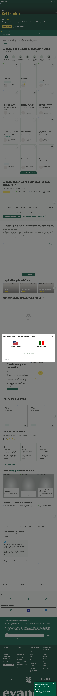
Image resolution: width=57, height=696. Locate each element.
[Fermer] (53, 683)
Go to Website (31, 359)
